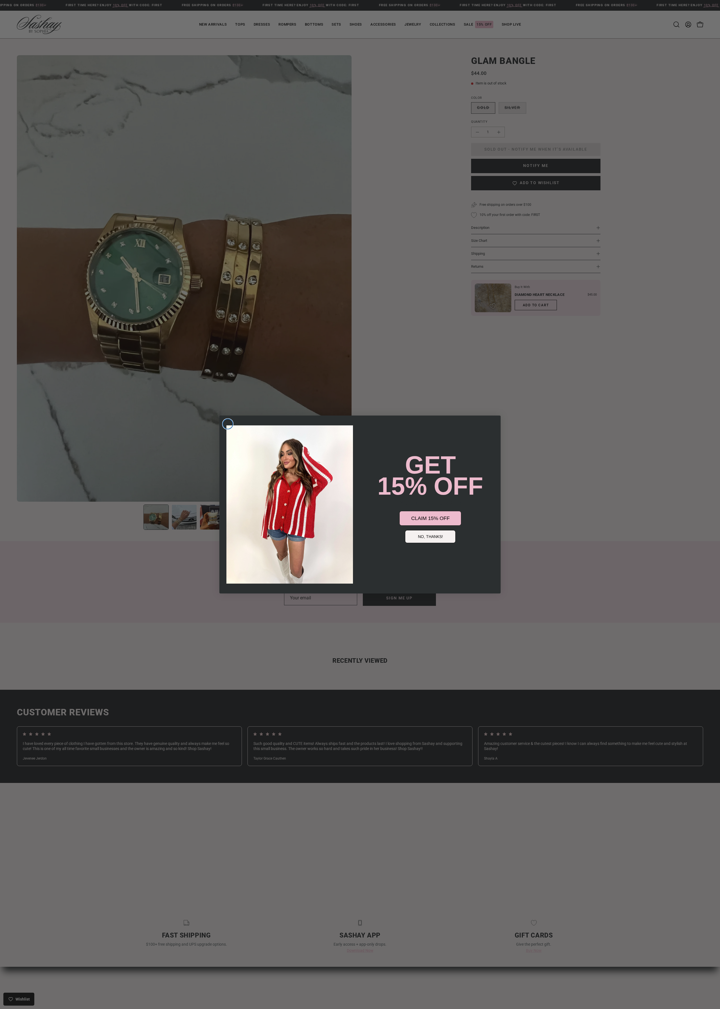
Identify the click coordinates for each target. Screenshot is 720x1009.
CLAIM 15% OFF (430, 518)
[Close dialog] (228, 424)
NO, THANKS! (430, 536)
